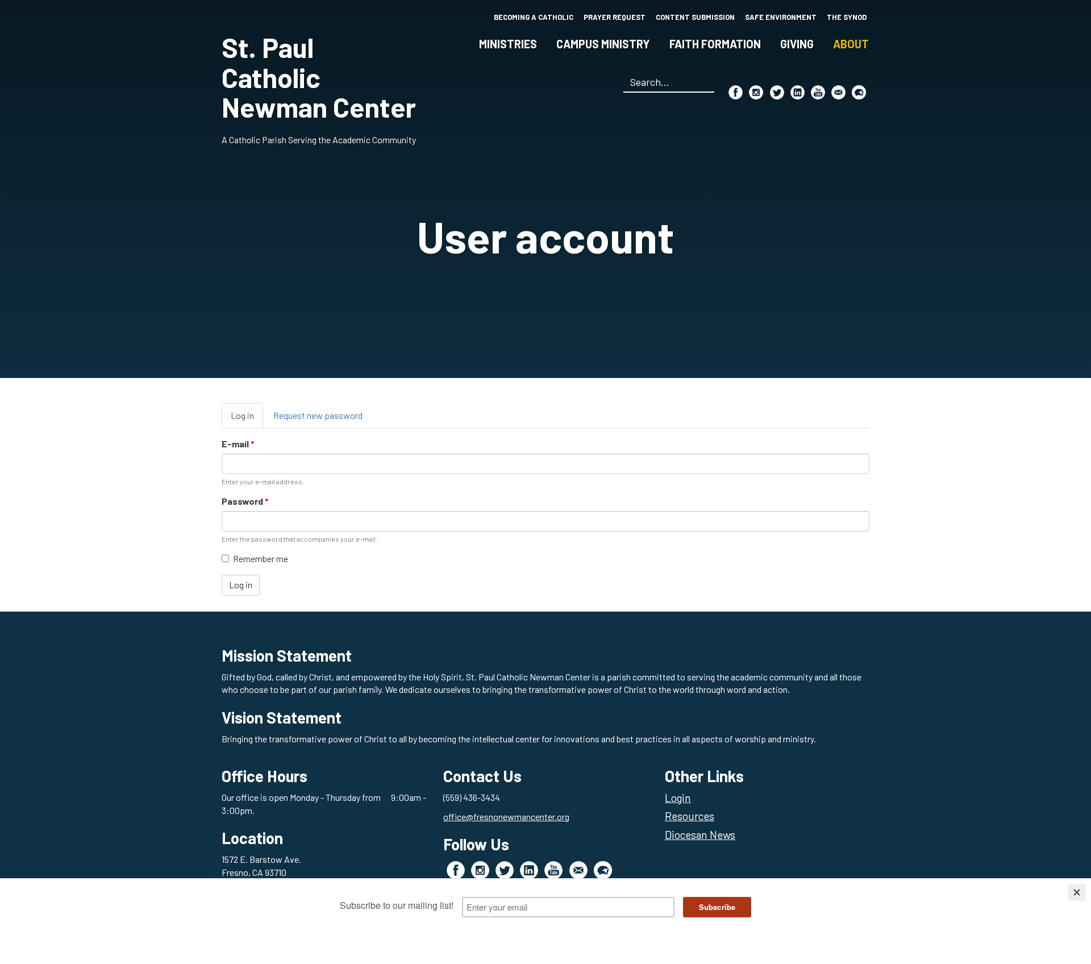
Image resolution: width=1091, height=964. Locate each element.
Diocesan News (700, 834)
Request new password (318, 415)
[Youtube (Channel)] (818, 92)
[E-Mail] (838, 92)
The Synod (847, 17)
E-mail (238, 443)
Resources (689, 815)
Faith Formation (715, 44)
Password (245, 501)
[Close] (1076, 892)
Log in (247, 419)
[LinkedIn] (797, 92)
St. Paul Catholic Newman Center (319, 77)
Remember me (260, 558)
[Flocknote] (859, 92)
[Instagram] (756, 92)
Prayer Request (615, 17)
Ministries (508, 44)
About (851, 44)
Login (678, 797)
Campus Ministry (603, 44)
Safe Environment (781, 17)
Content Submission (695, 17)
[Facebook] (735, 92)
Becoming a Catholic (533, 17)
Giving (797, 44)
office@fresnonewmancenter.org (506, 816)
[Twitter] (777, 92)
